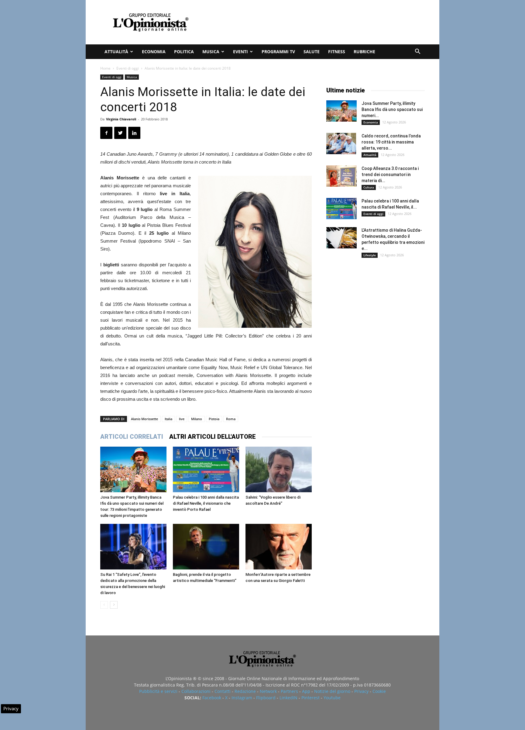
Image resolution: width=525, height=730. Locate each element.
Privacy (361, 691)
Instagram (242, 698)
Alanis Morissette (144, 419)
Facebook (211, 698)
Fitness (336, 51)
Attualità (116, 51)
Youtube (332, 698)
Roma (230, 419)
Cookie (379, 691)
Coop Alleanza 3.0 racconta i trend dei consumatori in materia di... (390, 174)
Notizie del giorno (332, 691)
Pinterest (310, 698)
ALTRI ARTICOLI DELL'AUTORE (212, 436)
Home (105, 68)
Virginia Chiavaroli (121, 119)
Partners (289, 691)
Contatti (222, 691)
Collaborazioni (196, 691)
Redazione (245, 691)
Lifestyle (369, 255)
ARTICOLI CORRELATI (131, 436)
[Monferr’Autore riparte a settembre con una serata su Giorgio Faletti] (278, 546)
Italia (168, 419)
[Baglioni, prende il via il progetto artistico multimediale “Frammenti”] (206, 546)
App (306, 691)
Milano (196, 419)
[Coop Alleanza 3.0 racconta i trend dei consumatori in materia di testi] (341, 176)
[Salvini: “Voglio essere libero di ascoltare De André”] (278, 469)
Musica (210, 51)
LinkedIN (288, 698)
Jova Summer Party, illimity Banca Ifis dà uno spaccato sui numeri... (392, 109)
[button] (417, 52)
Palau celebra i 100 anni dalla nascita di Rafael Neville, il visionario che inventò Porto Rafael (206, 503)
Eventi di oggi (127, 68)
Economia (154, 51)
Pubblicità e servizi (158, 691)
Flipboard (266, 698)
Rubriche (364, 51)
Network (268, 691)
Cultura (368, 187)
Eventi (240, 51)
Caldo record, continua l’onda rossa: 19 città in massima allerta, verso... (391, 141)
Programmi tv (278, 51)
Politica (184, 51)
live (181, 419)
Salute (312, 51)
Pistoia (214, 419)
